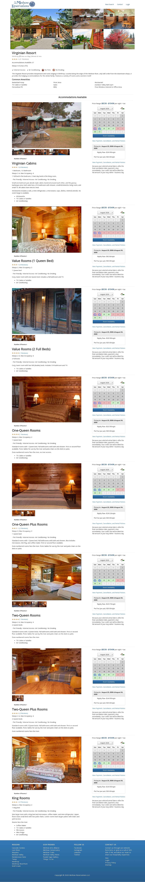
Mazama (15, 852)
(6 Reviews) (23, 167)
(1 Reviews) (23, 353)
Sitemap (108, 865)
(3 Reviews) (23, 528)
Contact (120, 4)
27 (113, 129)
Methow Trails (48, 852)
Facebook (78, 848)
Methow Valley (17, 855)
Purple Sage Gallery (50, 857)
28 (118, 403)
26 (108, 129)
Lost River (16, 850)
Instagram (78, 850)
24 (99, 129)
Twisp (14, 859)
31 (99, 132)
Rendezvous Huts (19, 857)
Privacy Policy (110, 863)
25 (104, 129)
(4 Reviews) (23, 265)
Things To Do (48, 859)
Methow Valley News (51, 855)
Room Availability (109, 136)
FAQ (106, 858)
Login (128, 4)
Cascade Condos (18, 848)
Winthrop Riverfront (20, 864)
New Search (109, 4)
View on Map (25, 56)
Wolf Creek (16, 866)
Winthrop (15, 861)
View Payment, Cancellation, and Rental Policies (108, 141)
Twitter (77, 855)
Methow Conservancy (51, 850)
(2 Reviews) (23, 713)
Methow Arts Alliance (51, 848)
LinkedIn (77, 852)
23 (95, 490)
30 (95, 132)
